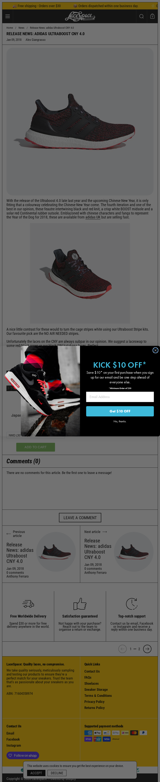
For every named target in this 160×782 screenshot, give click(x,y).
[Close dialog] (155, 350)
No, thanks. (120, 421)
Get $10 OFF (120, 411)
